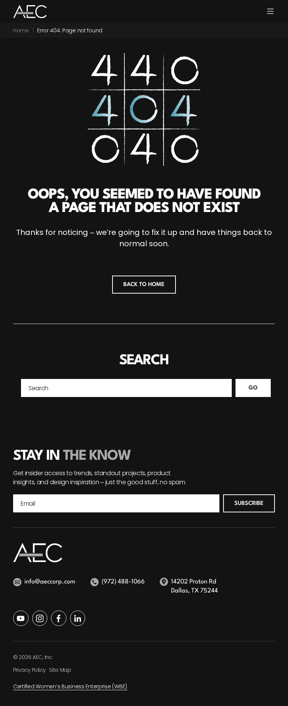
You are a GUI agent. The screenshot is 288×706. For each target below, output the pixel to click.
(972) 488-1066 (123, 582)
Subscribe (249, 503)
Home (21, 30)
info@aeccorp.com (49, 582)
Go (253, 388)
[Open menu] (270, 11)
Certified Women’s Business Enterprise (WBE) (70, 686)
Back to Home (144, 285)
